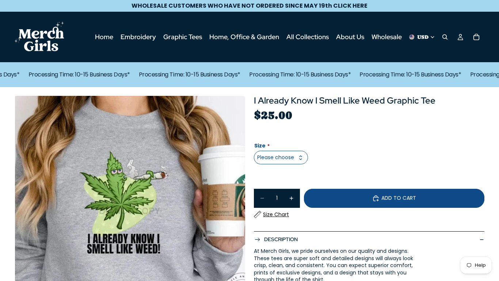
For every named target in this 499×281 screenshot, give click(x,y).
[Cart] (476, 37)
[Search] (445, 37)
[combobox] (281, 157)
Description (281, 239)
